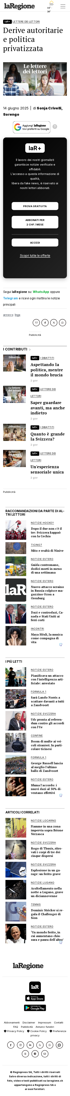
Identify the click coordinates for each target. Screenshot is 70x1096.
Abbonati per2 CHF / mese (35, 222)
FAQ (15, 1026)
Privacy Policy (15, 1031)
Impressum (44, 1022)
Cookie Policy (38, 1031)
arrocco (8, 315)
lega (17, 315)
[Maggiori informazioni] (54, 127)
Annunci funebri (45, 1026)
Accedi (35, 242)
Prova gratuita (35, 206)
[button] (10, 1045)
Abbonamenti (12, 1022)
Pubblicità (27, 1026)
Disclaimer (29, 1022)
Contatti (58, 1022)
